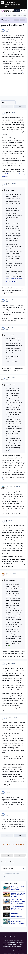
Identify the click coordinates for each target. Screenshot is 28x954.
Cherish (8, 112)
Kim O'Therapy (10, 486)
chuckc (8, 377)
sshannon (8, 717)
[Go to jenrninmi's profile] (3, 574)
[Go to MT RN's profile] (3, 663)
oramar (8, 792)
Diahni (7, 814)
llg (6, 520)
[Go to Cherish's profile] (3, 113)
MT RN (8, 663)
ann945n (8, 30)
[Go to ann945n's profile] (3, 30)
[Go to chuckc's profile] (3, 378)
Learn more (3, 4)
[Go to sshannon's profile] (3, 718)
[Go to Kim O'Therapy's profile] (3, 487)
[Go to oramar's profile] (3, 792)
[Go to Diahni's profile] (3, 814)
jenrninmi (8, 573)
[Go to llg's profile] (3, 521)
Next (20, 106)
